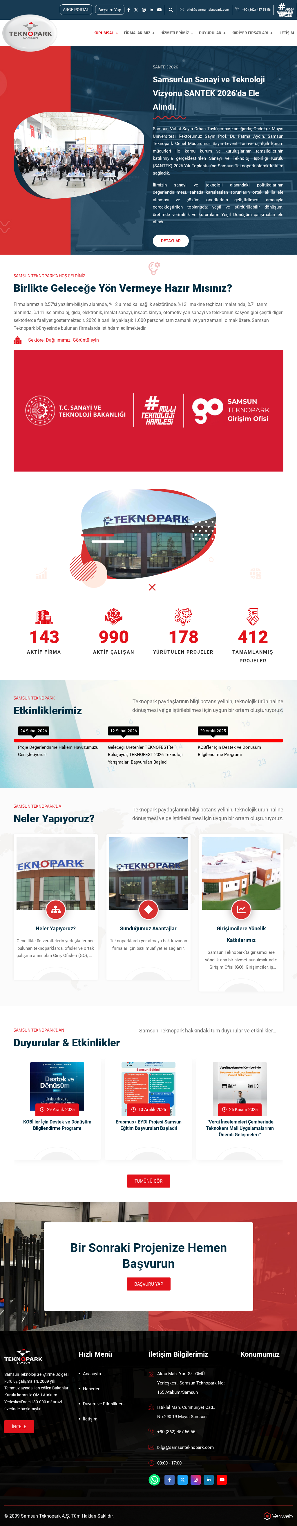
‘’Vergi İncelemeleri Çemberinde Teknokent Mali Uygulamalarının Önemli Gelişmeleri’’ (240, 1128)
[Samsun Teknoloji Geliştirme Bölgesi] (29, 33)
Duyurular (210, 33)
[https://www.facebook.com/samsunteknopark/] (128, 10)
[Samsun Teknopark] (23, 1355)
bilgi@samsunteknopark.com (208, 10)
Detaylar (171, 240)
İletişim (286, 33)
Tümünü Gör (149, 1180)
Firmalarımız (137, 33)
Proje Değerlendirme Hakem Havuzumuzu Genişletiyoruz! (58, 751)
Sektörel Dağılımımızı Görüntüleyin (63, 340)
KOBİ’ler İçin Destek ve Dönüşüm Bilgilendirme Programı (229, 751)
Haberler (91, 1388)
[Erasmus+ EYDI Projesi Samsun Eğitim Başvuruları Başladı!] (148, 1089)
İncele (19, 1426)
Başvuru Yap (109, 10)
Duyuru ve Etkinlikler (102, 1404)
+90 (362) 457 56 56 (256, 10)
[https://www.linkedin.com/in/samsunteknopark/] (151, 10)
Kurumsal (103, 33)
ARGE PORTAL (76, 9)
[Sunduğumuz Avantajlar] (148, 873)
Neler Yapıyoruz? (56, 928)
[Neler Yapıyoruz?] (56, 873)
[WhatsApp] (154, 1480)
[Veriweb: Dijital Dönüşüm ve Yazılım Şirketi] (278, 1515)
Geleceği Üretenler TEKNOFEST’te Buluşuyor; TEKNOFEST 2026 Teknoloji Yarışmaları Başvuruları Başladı (145, 755)
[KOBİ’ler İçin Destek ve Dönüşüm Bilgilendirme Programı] (57, 1089)
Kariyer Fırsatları (249, 33)
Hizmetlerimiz (174, 33)
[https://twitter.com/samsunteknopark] (136, 10)
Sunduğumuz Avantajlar (148, 928)
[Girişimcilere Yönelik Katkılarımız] (241, 873)
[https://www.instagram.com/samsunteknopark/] (144, 10)
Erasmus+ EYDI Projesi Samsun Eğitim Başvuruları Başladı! (149, 1125)
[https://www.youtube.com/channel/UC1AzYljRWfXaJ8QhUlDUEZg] (159, 10)
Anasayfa (92, 1373)
